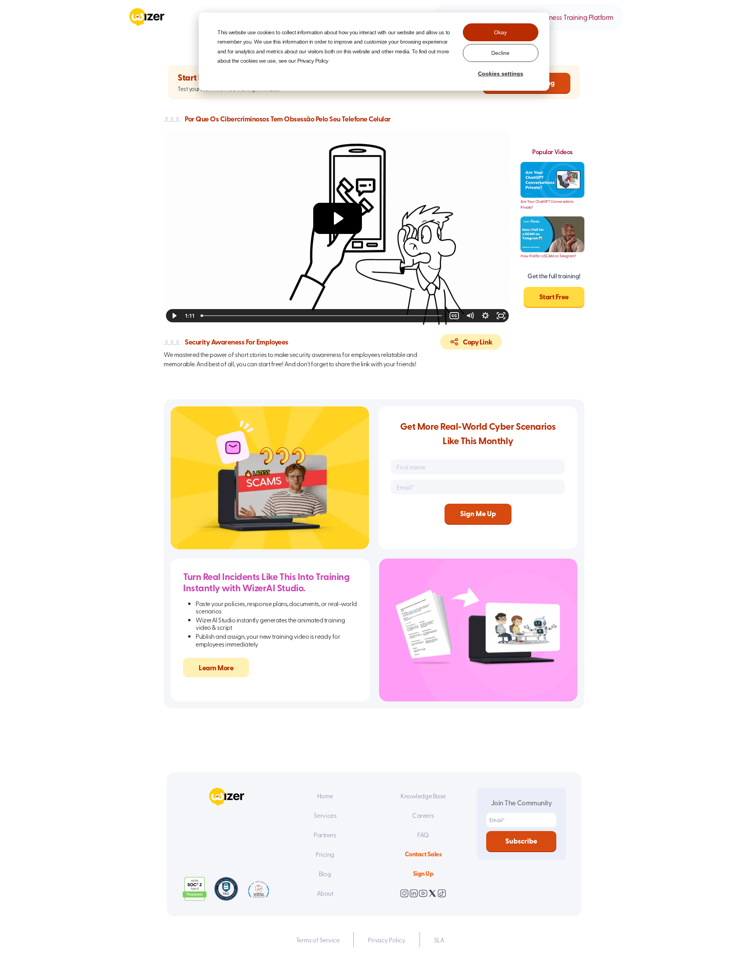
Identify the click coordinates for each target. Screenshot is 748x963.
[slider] (322, 315)
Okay (500, 32)
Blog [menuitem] (325, 873)
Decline (500, 53)
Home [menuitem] (325, 795)
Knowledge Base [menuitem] (422, 795)
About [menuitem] (325, 893)
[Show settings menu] (485, 315)
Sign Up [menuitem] (423, 873)
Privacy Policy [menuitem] (386, 939)
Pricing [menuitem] (325, 854)
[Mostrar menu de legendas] (454, 315)
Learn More (216, 668)
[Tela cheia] (501, 315)
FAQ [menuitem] (423, 834)
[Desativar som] (470, 315)
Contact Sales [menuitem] (423, 853)
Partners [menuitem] (325, 834)
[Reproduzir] (174, 315)
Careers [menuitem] (423, 815)
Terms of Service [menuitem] (317, 939)
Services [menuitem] (325, 815)
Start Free (554, 297)
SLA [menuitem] (439, 939)
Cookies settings (500, 73)
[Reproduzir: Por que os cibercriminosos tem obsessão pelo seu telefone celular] (337, 218)
